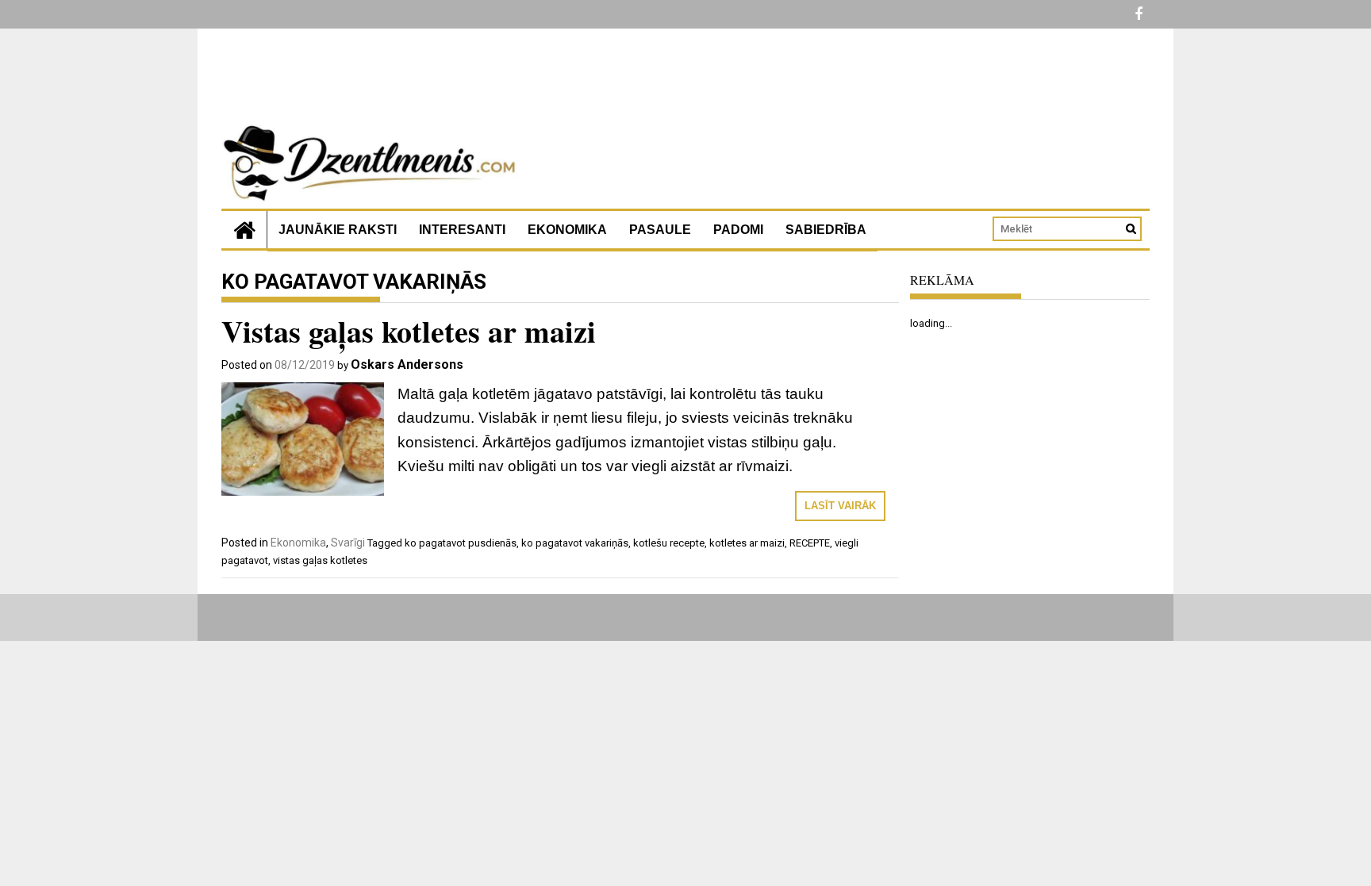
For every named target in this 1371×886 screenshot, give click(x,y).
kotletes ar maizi (747, 543)
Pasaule (660, 229)
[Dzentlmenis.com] (244, 229)
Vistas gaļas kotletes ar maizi (408, 331)
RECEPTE (809, 543)
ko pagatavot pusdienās (461, 543)
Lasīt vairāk (840, 506)
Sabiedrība (825, 229)
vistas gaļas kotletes (320, 560)
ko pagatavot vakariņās (574, 543)
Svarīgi (348, 542)
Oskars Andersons (407, 364)
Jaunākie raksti (337, 229)
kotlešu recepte (669, 543)
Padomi (738, 229)
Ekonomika (567, 229)
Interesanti (462, 229)
